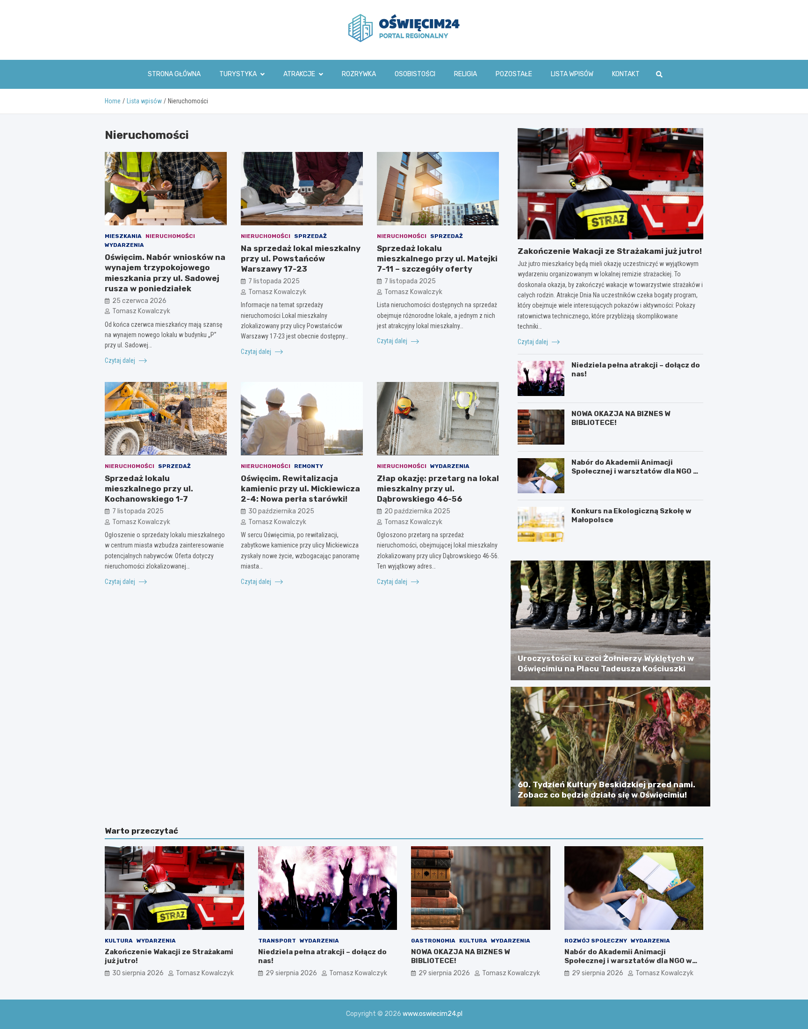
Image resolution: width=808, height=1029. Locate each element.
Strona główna (174, 74)
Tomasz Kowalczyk (141, 311)
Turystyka (238, 74)
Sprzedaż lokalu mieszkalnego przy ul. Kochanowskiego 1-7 (149, 489)
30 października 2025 (281, 511)
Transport (277, 940)
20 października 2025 (417, 511)
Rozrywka (359, 74)
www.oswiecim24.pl (432, 1014)
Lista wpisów (572, 74)
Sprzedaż (310, 236)
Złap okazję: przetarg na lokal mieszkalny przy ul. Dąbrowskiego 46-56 (438, 489)
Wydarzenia (124, 245)
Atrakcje (299, 74)
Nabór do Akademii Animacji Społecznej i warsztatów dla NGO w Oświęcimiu (635, 471)
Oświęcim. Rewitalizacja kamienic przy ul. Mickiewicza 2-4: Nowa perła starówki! (300, 489)
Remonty (308, 465)
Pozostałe (514, 74)
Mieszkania (123, 236)
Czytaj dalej (121, 360)
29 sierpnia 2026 (291, 973)
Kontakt (626, 74)
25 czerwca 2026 (139, 300)
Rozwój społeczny (595, 940)
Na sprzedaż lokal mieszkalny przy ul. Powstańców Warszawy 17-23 (301, 258)
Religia (465, 74)
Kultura (119, 940)
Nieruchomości (170, 236)
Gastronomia (433, 940)
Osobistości (415, 74)
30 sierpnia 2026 (138, 973)
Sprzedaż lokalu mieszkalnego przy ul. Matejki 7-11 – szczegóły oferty (437, 258)
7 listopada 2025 (274, 281)
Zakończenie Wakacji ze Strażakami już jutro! (610, 251)
